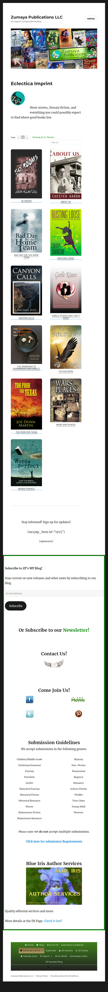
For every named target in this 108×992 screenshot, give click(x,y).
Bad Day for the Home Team (26, 256)
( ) (55, 967)
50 (27, 137)
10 (19, 137)
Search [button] (46, 956)
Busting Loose (66, 258)
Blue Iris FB (52, 945)
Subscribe (15, 606)
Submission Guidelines (72, 945)
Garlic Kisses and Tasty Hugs (66, 317)
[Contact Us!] (54, 664)
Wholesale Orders (78, 956)
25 (23, 137)
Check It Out (52, 921)
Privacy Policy (42, 976)
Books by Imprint (31, 950)
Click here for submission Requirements (54, 841)
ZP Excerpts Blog (54, 962)
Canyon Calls (26, 318)
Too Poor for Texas (26, 432)
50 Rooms (26, 201)
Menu (91, 18)
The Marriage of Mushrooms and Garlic (26, 367)
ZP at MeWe (61, 956)
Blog (41, 945)
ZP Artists (83, 950)
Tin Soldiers (65, 371)
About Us (66, 201)
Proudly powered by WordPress (64, 976)
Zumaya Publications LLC (37, 17)
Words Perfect (26, 488)
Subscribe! (51, 950)
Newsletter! (76, 630)
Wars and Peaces (66, 424)
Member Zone (30, 956)
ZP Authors (67, 950)
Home (31, 945)
